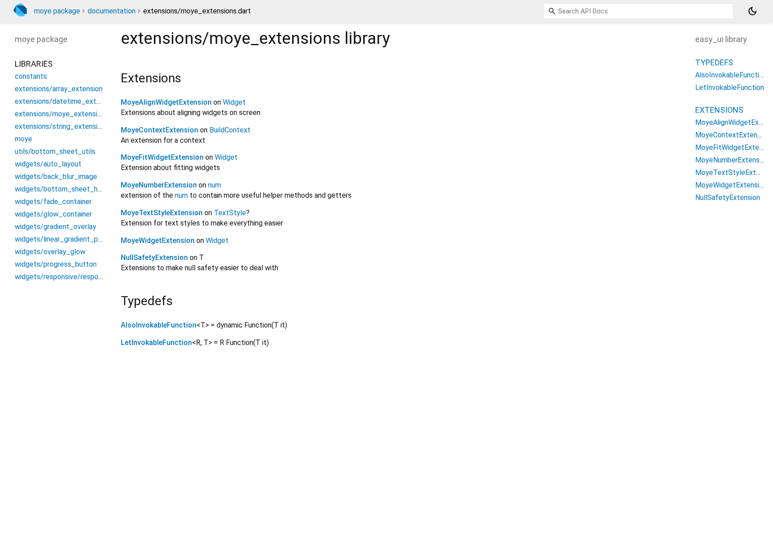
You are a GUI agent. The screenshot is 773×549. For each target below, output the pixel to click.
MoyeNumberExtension (159, 185)
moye (23, 139)
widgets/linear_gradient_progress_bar (75, 239)
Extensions (719, 110)
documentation (112, 11)
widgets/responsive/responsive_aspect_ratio (87, 276)
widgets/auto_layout (48, 164)
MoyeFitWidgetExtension (162, 157)
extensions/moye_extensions (61, 114)
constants (31, 76)
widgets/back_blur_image (56, 176)
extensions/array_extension (58, 89)
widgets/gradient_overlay (55, 226)
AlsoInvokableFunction (158, 325)
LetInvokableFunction (156, 342)
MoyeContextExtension (159, 130)
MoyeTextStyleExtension (162, 213)
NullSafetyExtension (154, 257)
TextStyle (230, 213)
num (214, 185)
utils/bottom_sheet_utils (55, 151)
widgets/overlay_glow (50, 251)
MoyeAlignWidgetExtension (166, 102)
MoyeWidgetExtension (158, 240)
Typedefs (714, 62)
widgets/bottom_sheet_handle (65, 189)
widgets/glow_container (53, 214)
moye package (57, 11)
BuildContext (230, 130)
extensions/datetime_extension (65, 101)
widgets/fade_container (53, 201)
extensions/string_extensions (62, 126)
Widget (234, 102)
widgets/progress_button (56, 264)
